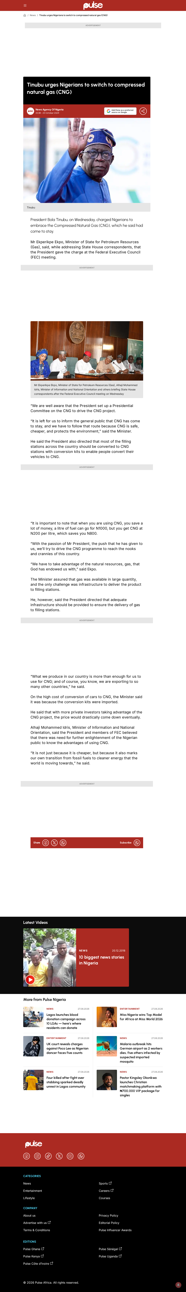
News (33, 15)
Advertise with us (35, 1223)
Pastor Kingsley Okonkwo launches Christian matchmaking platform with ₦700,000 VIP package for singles (140, 1086)
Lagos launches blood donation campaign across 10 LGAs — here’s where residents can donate (66, 1021)
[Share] (143, 111)
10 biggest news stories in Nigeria (101, 960)
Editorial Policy (109, 1223)
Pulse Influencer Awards (115, 1230)
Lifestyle (29, 1198)
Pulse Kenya (31, 1256)
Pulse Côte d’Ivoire (36, 1263)
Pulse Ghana (31, 1249)
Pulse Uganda (108, 1256)
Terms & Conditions (36, 1230)
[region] (93, 990)
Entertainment (56, 1038)
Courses (104, 1198)
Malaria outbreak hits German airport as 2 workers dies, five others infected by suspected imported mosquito (141, 1053)
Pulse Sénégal (108, 1249)
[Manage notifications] (178, 1285)
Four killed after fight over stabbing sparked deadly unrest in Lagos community (66, 1082)
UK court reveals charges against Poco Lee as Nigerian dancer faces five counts (67, 1048)
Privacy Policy (108, 1215)
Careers (104, 1191)
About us (29, 1215)
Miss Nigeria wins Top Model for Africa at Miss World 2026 (141, 1017)
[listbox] (93, 990)
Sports (103, 1183)
